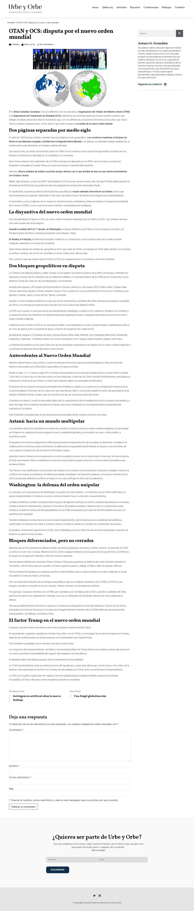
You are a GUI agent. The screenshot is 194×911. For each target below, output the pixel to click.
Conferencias (151, 7)
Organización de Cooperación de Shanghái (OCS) (37, 115)
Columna (15, 44)
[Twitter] (94, 896)
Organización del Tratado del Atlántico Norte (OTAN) (104, 111)
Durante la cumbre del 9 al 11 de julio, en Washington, (35, 229)
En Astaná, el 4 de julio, (20, 239)
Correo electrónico (20, 777)
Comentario (16, 730)
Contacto (180, 7)
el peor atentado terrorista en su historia (92, 191)
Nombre (14, 766)
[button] (154, 84)
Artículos (121, 7)
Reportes (135, 7)
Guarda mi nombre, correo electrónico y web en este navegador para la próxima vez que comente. (65, 800)
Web (11, 789)
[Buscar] (179, 33)
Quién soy (107, 7)
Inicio (95, 7)
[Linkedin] (100, 896)
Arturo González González (27, 111)
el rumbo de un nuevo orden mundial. (95, 123)
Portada (11, 22)
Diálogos (166, 7)
